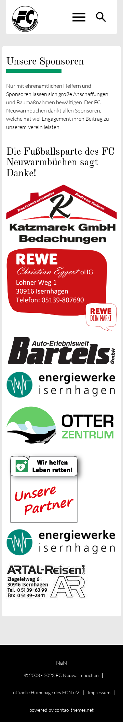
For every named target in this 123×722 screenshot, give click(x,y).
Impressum (99, 692)
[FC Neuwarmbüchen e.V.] (25, 17)
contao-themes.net (74, 710)
